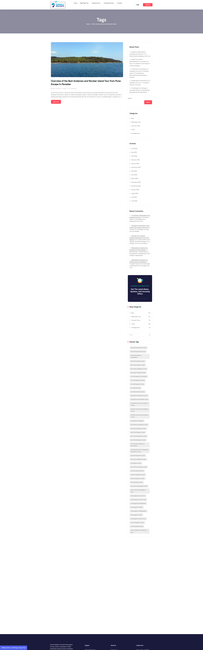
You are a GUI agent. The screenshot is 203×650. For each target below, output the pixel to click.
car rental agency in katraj (137, 380)
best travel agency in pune (138, 361)
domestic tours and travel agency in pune (139, 416)
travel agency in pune (136, 515)
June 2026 (134, 148)
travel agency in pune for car (138, 518)
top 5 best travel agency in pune (139, 424)
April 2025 (134, 175)
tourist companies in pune (137, 478)
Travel (133, 129)
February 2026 (135, 160)
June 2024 (134, 201)
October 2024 (135, 190)
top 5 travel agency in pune (138, 432)
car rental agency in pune (137, 384)
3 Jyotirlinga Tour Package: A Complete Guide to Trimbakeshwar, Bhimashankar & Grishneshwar (139, 90)
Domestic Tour (96, 3)
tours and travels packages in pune (138, 491)
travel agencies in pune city (138, 495)
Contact (119, 3)
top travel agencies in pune (138, 455)
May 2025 (134, 171)
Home (75, 3)
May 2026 (134, 152)
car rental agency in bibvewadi (139, 376)
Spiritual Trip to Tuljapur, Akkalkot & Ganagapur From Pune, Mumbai (139, 237)
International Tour (109, 3)
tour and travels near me (137, 470)
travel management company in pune (139, 531)
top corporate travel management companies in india (139, 450)
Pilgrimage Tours (136, 122)
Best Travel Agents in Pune (138, 365)
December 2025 (136, 167)
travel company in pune (137, 526)
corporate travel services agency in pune (139, 404)
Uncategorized (135, 133)
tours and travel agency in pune (139, 486)
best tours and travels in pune (138, 347)
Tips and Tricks (135, 126)
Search (130, 98)
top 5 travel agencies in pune (138, 428)
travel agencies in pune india (138, 499)
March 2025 (134, 178)
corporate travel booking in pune (139, 399)
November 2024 (136, 186)
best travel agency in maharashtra (136, 356)
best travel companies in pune (139, 369)
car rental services (135, 388)
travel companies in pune (137, 522)
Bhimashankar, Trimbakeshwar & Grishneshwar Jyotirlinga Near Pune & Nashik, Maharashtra (139, 253)
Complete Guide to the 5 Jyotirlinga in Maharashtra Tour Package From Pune (139, 265)
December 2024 (136, 182)
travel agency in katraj (136, 507)
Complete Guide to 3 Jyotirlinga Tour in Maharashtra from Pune (139, 219)
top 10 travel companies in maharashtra (138, 445)
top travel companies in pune (138, 459)
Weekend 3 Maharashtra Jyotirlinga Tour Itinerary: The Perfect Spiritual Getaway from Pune (139, 54)
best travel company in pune (138, 372)
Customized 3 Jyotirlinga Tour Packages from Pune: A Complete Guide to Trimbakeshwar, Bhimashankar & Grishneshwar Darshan (139, 73)
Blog (65, 88)
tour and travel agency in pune (139, 467)
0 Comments (72, 88)
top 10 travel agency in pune (138, 440)
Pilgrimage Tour (84, 3)
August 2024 (134, 193)
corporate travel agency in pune (139, 395)
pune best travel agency (137, 421)
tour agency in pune (136, 463)
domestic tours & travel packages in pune (139, 410)
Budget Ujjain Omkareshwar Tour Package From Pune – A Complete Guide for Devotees (139, 83)
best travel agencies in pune (138, 351)
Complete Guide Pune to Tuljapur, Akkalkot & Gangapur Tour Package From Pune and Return (139, 241)
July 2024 (134, 197)
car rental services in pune (138, 391)
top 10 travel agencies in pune (139, 436)
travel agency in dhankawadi (138, 503)
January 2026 (135, 163)
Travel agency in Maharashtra (138, 511)
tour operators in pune (137, 482)
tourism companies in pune (138, 474)
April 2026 (134, 156)
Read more (56, 102)
